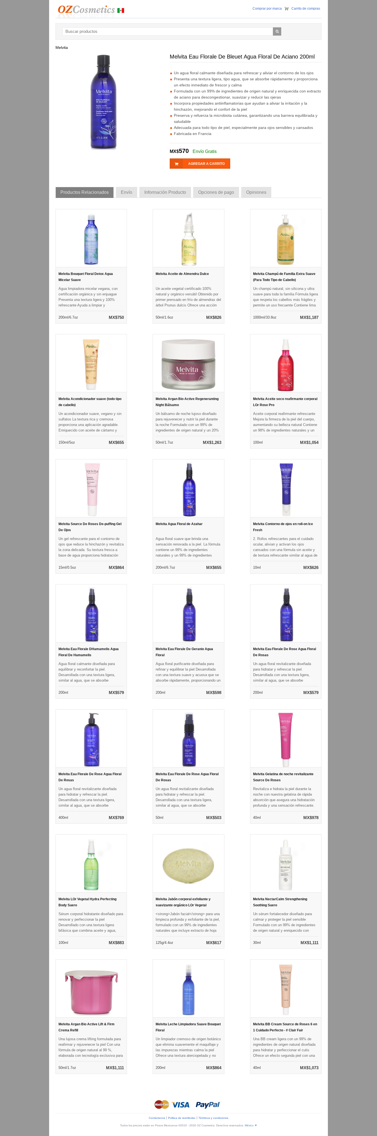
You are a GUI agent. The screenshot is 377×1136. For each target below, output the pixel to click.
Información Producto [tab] (165, 192)
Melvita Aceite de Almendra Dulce (182, 274)
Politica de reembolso (181, 1117)
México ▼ (251, 1125)
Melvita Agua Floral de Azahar (179, 524)
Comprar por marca (267, 8)
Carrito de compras (305, 8)
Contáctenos (157, 1117)
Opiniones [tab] (256, 192)
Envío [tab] (126, 192)
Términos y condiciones (213, 1117)
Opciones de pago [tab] (216, 192)
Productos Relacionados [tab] (84, 192)
